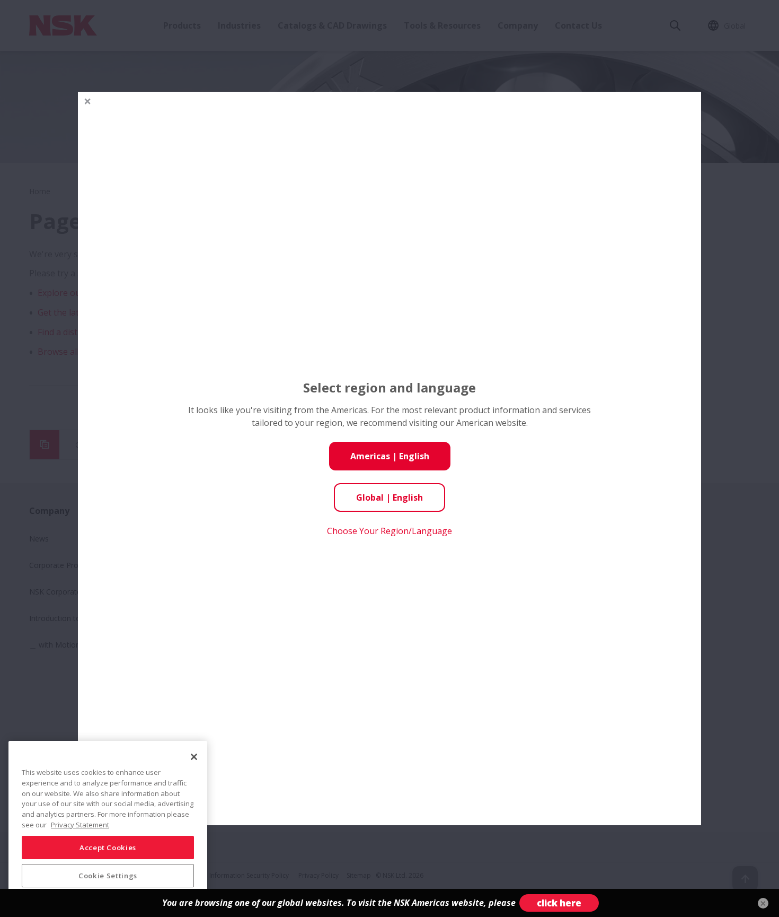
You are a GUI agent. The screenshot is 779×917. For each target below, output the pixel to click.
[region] (107, 825)
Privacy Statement (80, 824)
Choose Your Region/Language (389, 531)
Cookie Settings (107, 875)
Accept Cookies (107, 847)
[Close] (194, 756)
